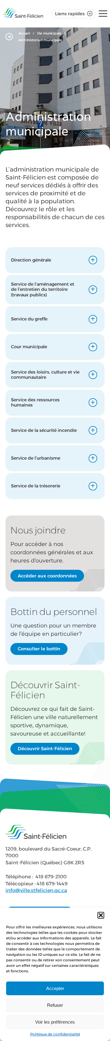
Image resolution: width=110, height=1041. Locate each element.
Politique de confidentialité (55, 1034)
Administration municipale (40, 40)
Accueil (24, 33)
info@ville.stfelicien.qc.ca (36, 890)
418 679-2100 (51, 877)
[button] (101, 915)
